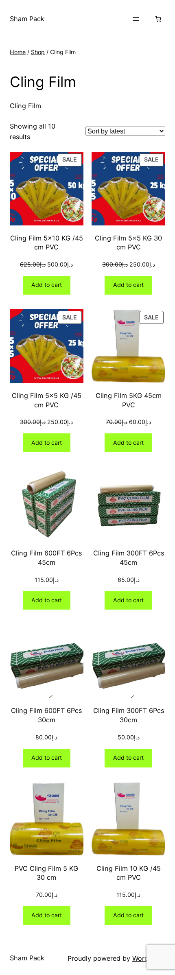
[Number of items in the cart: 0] (158, 19)
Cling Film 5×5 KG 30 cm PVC (128, 242)
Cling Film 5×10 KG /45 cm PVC (46, 242)
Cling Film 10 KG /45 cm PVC (128, 873)
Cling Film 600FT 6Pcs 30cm (46, 715)
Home (18, 51)
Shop (38, 51)
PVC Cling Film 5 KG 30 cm (46, 873)
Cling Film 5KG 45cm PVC (129, 400)
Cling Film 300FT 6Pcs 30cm (128, 715)
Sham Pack (27, 19)
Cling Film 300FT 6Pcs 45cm (128, 557)
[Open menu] (136, 19)
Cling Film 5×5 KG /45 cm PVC (46, 400)
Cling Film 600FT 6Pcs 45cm (46, 557)
